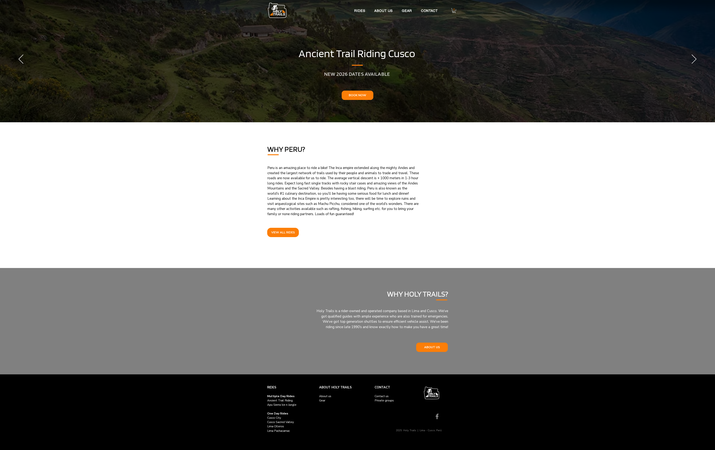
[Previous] (21, 59)
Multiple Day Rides (281, 396)
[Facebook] (437, 416)
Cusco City (274, 418)
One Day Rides (277, 413)
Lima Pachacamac (278, 431)
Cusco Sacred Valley (280, 422)
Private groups (384, 400)
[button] (357, 11)
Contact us (382, 396)
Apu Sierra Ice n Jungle (281, 405)
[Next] (694, 59)
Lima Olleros (275, 426)
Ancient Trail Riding (280, 400)
